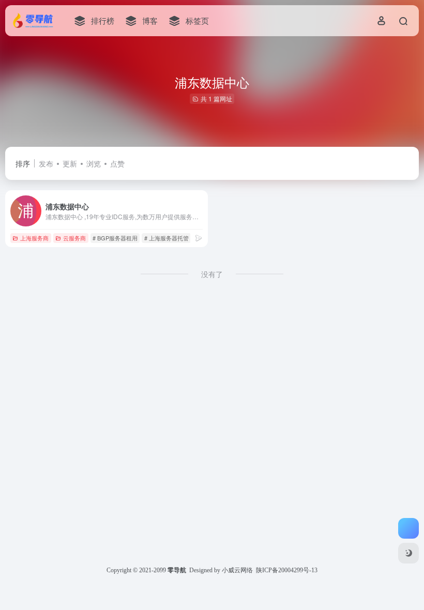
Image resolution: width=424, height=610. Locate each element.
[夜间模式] (408, 553)
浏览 (93, 163)
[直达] (198, 237)
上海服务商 (34, 238)
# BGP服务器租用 (115, 238)
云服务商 (74, 238)
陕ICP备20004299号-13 (286, 570)
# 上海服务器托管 (166, 238)
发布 (46, 163)
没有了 (212, 274)
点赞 (117, 163)
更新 (70, 163)
